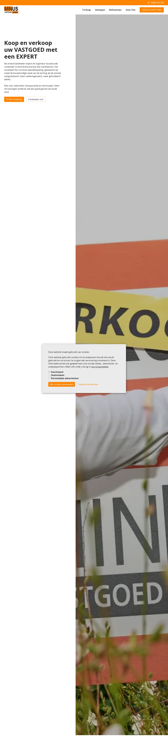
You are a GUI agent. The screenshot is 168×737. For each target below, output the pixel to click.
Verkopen (100, 9)
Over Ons (130, 9)
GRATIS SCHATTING (152, 9)
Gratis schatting (14, 99)
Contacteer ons (35, 99)
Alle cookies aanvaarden (62, 384)
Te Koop (86, 9)
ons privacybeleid (99, 366)
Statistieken (57, 375)
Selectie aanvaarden (88, 384)
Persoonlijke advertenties (65, 378)
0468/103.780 (157, 2)
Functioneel (57, 372)
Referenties (115, 9)
